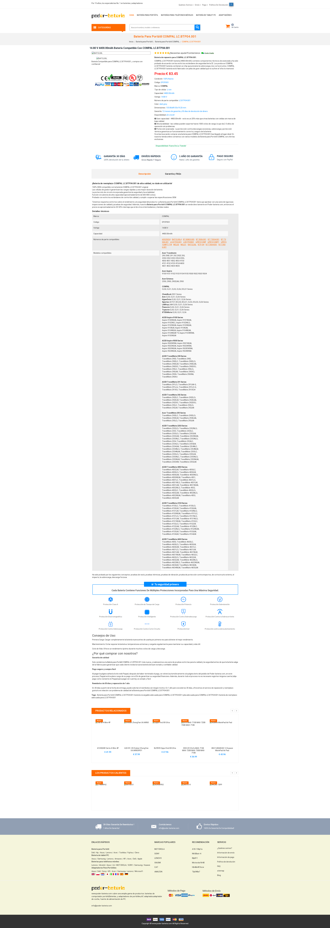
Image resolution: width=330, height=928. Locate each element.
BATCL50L (192, 245)
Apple (140, 859)
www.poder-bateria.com (162, 923)
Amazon (118, 859)
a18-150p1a (197, 849)
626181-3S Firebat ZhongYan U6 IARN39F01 (136, 749)
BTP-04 (201, 245)
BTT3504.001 (211, 245)
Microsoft (139, 871)
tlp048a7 (196, 871)
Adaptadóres (225, 15)
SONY (130, 865)
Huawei (147, 865)
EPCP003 (166, 222)
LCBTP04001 (188, 242)
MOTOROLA (121, 865)
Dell (93, 853)
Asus (102, 853)
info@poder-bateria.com (102, 906)
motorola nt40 (198, 862)
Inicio (131, 42)
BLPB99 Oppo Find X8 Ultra (165, 748)
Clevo (137, 853)
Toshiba (122, 853)
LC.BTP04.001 (176, 242)
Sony (104, 871)
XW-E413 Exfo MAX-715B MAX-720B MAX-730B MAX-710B (193, 750)
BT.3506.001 (201, 239)
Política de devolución (218, 5)
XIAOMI (157, 862)
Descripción (145, 174)
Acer (115, 853)
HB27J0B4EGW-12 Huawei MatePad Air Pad (222, 749)
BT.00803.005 (188, 239)
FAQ (218, 866)
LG (114, 865)
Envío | (197, 5)
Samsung (101, 859)
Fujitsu (130, 853)
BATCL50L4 (177, 239)
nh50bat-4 (196, 853)
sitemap (220, 871)
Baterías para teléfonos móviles (177, 15)
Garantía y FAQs (173, 174)
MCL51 (183, 245)
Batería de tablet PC (206, 15)
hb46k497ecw (198, 867)
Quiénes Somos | (186, 5)
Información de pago (225, 857)
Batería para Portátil (147, 15)
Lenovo (109, 853)
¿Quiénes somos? (224, 848)
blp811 (195, 858)
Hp (97, 853)
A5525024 (166, 239)
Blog (219, 875)
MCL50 (176, 245)
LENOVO (158, 858)
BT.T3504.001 (213, 239)
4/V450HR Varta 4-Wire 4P (108, 748)
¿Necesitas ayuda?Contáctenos (184, 53)
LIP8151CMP (201, 242)
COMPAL (165, 216)
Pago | (205, 5)
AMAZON (158, 871)
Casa (131, 15)
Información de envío (225, 853)
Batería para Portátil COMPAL (167, 42)
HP (124, 859)
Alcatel (102, 865)
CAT (156, 867)
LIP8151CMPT (213, 242)
